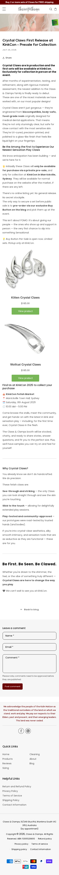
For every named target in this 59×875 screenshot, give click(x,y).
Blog (32, 763)
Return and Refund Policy (16, 786)
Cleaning (35, 754)
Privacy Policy (10, 791)
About (33, 759)
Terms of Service (12, 795)
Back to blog (31, 609)
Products (7, 759)
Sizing (5, 768)
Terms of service (39, 843)
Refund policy (45, 838)
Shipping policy (19, 849)
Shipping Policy (10, 800)
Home (5, 754)
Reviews (6, 763)
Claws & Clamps (34, 834)
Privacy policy (21, 843)
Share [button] (8, 57)
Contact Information (14, 804)
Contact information (40, 849)
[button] (4, 9)
